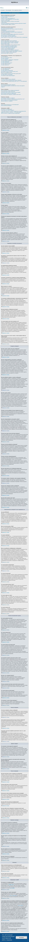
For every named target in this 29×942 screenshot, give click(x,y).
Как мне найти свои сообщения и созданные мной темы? (11, 94)
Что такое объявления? (5, 61)
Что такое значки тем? (5, 64)
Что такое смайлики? (4, 58)
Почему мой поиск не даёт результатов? (8, 91)
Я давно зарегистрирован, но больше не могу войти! (10, 21)
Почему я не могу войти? (5, 20)
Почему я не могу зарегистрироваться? (8, 18)
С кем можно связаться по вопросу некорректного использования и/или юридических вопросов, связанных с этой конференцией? (13, 112)
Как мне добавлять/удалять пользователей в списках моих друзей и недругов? (13, 86)
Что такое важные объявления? (6, 60)
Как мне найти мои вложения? (6, 105)
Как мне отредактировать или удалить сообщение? (10, 41)
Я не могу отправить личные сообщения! (8, 79)
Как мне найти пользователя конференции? (8, 93)
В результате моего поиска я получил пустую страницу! (10, 92)
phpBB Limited (11, 884)
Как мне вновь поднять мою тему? (7, 53)
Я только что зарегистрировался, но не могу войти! (10, 19)
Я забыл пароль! (4, 22)
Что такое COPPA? (4, 17)
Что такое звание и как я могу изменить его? (8, 36)
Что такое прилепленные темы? (6, 62)
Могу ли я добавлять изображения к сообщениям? (9, 59)
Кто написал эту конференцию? (6, 109)
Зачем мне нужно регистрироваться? (7, 16)
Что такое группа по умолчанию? (6, 74)
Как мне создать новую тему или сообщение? (9, 40)
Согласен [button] (21, 937)
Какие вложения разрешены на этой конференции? (10, 104)
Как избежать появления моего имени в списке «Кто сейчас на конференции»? (12, 29)
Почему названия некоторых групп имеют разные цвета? (11, 73)
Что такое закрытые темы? (5, 63)
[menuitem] (1, 8)
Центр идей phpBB (13, 895)
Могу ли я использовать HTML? (6, 57)
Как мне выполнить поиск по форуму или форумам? (10, 90)
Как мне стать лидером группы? (6, 72)
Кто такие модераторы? (5, 69)
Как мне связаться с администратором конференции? (10, 113)
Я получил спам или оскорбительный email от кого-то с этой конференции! (14, 81)
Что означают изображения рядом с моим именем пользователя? (12, 34)
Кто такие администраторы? (6, 68)
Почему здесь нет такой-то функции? (7, 110)
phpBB (2, 294)
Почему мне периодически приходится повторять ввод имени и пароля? (13, 23)
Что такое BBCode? (4, 56)
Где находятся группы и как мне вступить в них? (9, 71)
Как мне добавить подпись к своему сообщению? (9, 42)
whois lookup (20, 905)
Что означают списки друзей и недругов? (8, 84)
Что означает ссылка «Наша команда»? (8, 75)
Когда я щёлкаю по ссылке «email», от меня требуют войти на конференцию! (14, 37)
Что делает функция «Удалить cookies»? (8, 24)
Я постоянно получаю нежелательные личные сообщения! (11, 80)
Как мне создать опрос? (5, 43)
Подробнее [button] (9, 939)
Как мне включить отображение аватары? (8, 35)
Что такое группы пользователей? (7, 70)
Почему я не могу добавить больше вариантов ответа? (10, 44)
